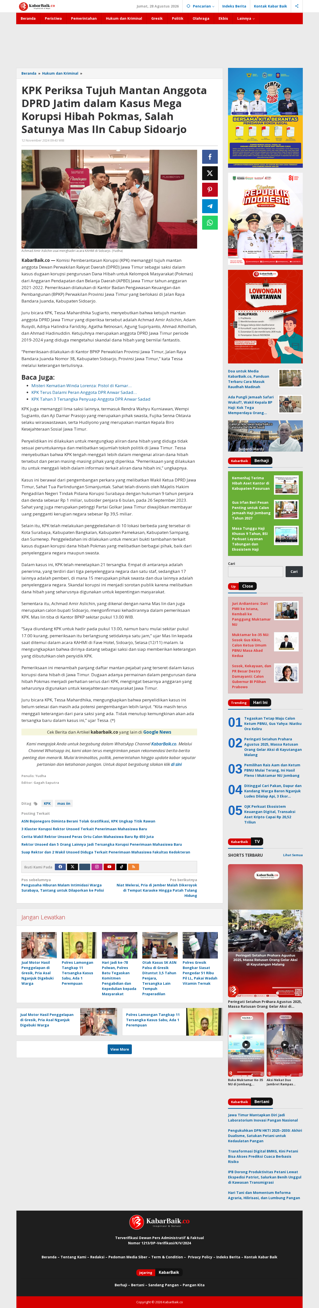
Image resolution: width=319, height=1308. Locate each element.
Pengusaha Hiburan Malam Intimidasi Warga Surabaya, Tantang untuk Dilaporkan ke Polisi (62, 885)
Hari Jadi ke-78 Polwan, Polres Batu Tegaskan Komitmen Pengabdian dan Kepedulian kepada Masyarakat (119, 978)
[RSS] (133, 867)
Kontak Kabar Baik (260, 1257)
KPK (47, 803)
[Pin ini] (210, 190)
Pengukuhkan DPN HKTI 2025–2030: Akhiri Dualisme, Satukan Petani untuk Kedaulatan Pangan (265, 1135)
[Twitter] (72, 867)
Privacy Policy (200, 1257)
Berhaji (121, 1285)
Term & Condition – (169, 1257)
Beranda (49, 1257)
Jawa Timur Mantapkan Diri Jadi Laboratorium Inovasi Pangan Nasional (263, 1118)
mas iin (63, 803)
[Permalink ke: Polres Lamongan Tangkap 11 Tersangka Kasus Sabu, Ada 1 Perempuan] (79, 945)
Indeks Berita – (229, 1257)
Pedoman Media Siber (127, 1257)
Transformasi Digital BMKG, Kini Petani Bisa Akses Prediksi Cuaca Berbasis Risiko (263, 1156)
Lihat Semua (293, 855)
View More (119, 1049)
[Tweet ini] (210, 173)
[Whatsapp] (210, 223)
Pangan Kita (194, 1285)
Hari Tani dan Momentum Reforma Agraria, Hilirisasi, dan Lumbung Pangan (264, 1195)
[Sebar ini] (210, 157)
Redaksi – (99, 1257)
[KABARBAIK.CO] (37, 6)
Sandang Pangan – (165, 1285)
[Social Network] (297, 6)
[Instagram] (96, 867)
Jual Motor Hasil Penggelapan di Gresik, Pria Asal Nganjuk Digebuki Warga (37, 973)
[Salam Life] (84, 867)
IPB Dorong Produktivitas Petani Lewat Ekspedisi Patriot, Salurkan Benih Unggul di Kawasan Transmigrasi (264, 1177)
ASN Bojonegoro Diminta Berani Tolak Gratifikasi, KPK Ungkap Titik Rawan (88, 821)
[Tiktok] (121, 867)
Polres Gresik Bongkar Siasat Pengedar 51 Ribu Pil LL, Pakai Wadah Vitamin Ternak (200, 973)
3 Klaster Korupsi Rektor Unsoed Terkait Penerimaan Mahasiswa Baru (84, 828)
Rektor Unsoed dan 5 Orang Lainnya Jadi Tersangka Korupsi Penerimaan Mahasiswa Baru (101, 844)
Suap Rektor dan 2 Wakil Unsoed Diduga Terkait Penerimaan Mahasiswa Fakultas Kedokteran (105, 852)
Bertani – (139, 1285)
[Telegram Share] (210, 206)
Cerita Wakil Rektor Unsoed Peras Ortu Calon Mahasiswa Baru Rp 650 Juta (87, 836)
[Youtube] (109, 867)
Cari (231, 563)
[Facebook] (60, 867)
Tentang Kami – (75, 1257)
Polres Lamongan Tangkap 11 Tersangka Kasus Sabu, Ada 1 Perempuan (77, 973)
